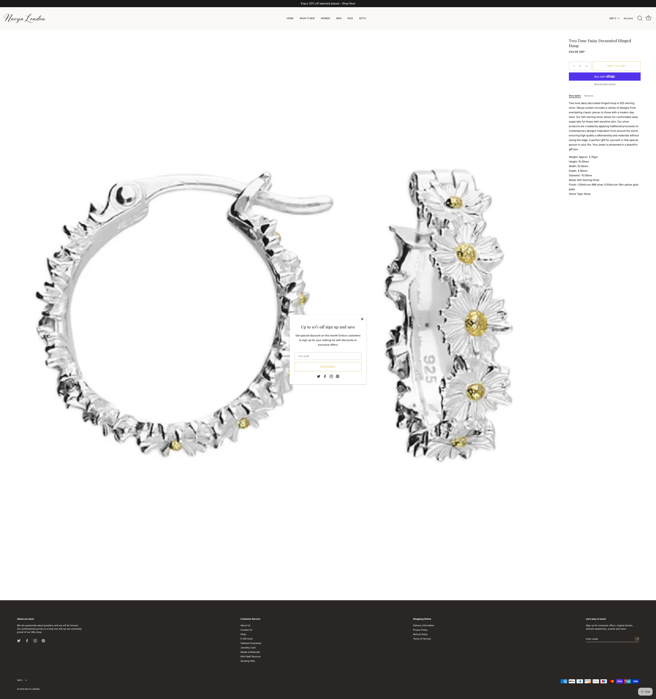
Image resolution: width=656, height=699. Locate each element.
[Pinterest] (337, 376)
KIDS (350, 18)
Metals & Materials (250, 652)
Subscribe (328, 366)
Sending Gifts (248, 661)
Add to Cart (616, 66)
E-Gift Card (246, 638)
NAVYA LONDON (32, 689)
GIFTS (362, 18)
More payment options (605, 84)
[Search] (640, 18)
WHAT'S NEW (307, 18)
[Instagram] (331, 376)
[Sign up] (637, 639)
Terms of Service (422, 638)
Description (575, 95)
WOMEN (325, 18)
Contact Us (246, 629)
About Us (245, 625)
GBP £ (612, 18)
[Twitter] (318, 376)
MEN (338, 18)
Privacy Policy (420, 629)
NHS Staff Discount (251, 656)
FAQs (243, 634)
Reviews (588, 95)
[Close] (362, 319)
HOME (290, 18)
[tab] (576, 96)
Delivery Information (423, 625)
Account (628, 18)
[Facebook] (325, 376)
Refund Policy (420, 634)
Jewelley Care (248, 647)
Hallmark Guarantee (251, 643)
